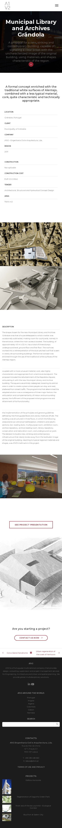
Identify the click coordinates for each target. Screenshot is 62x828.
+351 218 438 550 (32, 758)
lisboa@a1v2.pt (32, 761)
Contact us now (29, 638)
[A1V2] (7, 5)
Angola (31, 700)
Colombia (31, 707)
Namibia (31, 713)
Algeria (31, 703)
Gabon (31, 710)
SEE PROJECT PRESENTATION (31, 524)
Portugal (31, 697)
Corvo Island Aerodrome (17, 653)
